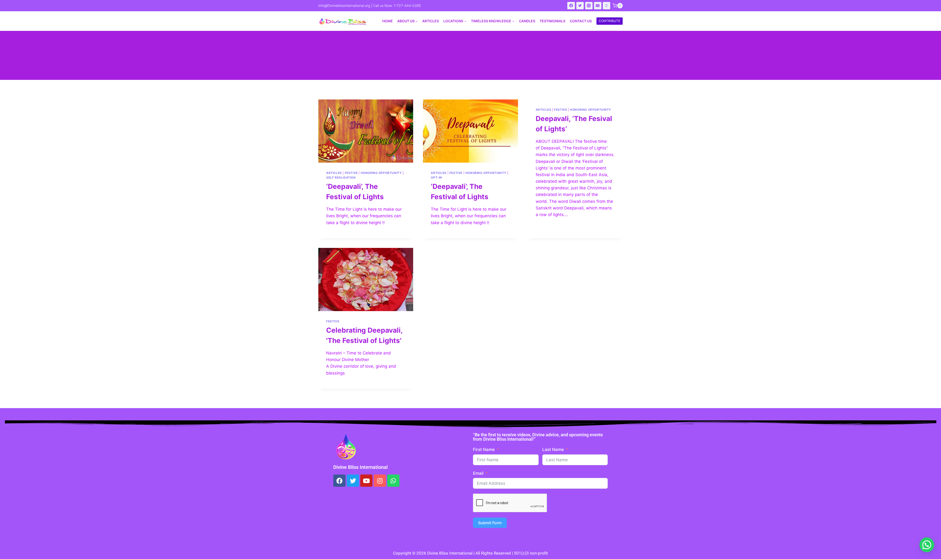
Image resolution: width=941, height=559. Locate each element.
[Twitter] (580, 6)
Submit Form (490, 522)
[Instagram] (589, 6)
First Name (484, 449)
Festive (351, 173)
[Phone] (606, 6)
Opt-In (436, 177)
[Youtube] (366, 480)
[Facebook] (571, 6)
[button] (926, 544)
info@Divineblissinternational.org (344, 5)
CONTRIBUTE (609, 21)
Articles (430, 21)
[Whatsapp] (393, 480)
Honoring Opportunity (381, 173)
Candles (527, 21)
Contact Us (581, 21)
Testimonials (552, 21)
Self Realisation (341, 177)
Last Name (553, 449)
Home (387, 21)
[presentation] (365, 131)
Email (478, 473)
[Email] (598, 6)
